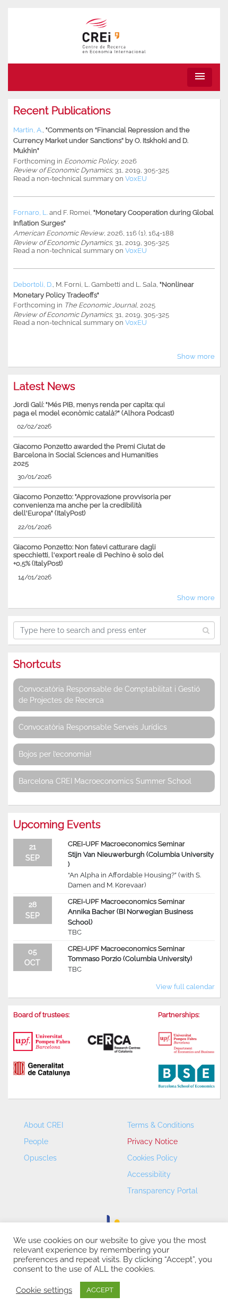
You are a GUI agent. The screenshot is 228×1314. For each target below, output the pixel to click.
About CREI (43, 1125)
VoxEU (136, 179)
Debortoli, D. (32, 284)
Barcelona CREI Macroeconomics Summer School (105, 781)
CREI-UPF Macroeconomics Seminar (126, 844)
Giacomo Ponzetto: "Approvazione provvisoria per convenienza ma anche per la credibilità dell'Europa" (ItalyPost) (92, 505)
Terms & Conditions (160, 1125)
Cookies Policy (152, 1158)
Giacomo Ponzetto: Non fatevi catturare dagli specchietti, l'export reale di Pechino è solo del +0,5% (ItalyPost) (88, 555)
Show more (196, 356)
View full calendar (185, 987)
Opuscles (40, 1158)
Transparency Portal (162, 1190)
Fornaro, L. (30, 212)
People (36, 1141)
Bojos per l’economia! (55, 754)
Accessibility (149, 1174)
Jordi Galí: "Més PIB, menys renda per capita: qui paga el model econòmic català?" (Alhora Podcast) (93, 409)
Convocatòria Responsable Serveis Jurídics (93, 727)
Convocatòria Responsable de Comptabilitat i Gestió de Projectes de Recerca (109, 694)
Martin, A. (27, 130)
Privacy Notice (152, 1141)
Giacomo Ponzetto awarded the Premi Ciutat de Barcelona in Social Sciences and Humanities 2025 (89, 454)
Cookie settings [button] (44, 1289)
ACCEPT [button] (99, 1290)
